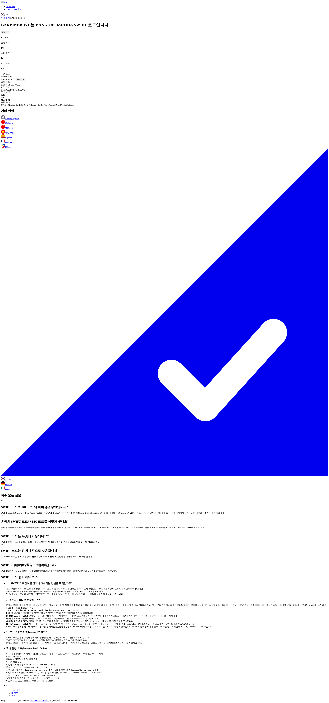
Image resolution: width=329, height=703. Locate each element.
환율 (13, 696)
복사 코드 (5, 32)
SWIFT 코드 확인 (14, 9)
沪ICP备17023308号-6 (39, 700)
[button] (164, 504)
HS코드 (14, 693)
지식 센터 (15, 690)
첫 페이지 (10, 7)
